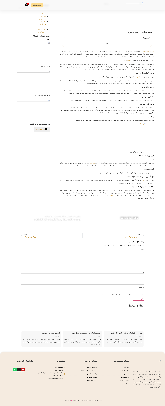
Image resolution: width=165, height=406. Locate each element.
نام (143, 272)
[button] (64, 38)
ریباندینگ (152, 51)
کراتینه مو (43, 16)
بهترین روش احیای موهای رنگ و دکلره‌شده (126, 333)
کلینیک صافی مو (144, 51)
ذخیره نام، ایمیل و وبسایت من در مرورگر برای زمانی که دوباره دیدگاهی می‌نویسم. (121, 294)
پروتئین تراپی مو (42, 19)
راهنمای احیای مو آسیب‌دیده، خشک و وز (86, 333)
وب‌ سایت (141, 287)
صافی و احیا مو (42, 21)
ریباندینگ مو (43, 14)
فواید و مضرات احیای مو (51, 333)
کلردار (144, 180)
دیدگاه (142, 249)
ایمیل (142, 279)
